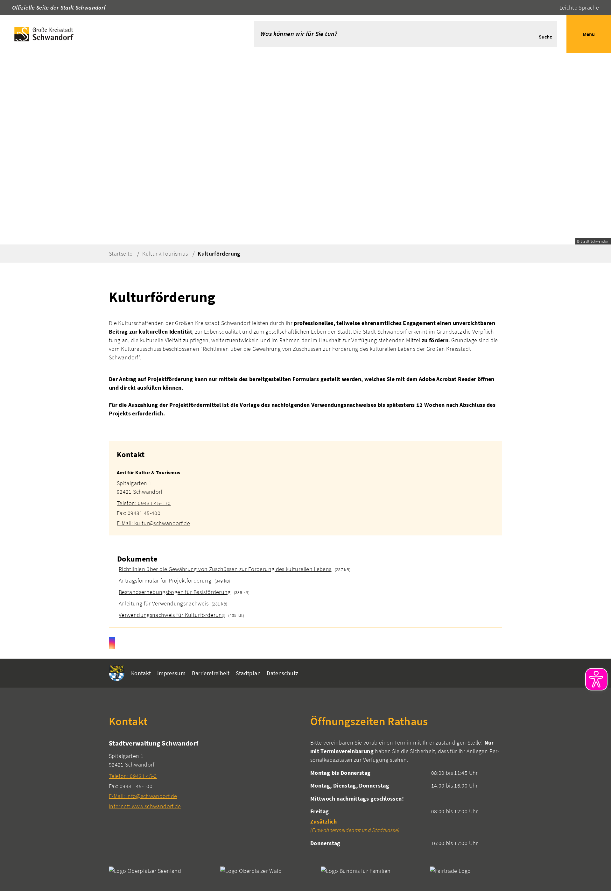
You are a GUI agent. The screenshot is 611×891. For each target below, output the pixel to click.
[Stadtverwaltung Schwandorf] (205, 774)
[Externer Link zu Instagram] (112, 643)
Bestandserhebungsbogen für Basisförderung (174, 592)
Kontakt (141, 673)
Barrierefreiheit (211, 673)
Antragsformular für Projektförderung (164, 580)
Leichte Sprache (579, 7)
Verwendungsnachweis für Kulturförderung (171, 615)
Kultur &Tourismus (165, 253)
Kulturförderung (219, 253)
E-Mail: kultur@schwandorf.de (153, 523)
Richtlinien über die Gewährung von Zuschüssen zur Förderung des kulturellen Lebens (224, 569)
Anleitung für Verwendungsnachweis (162, 603)
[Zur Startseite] (117, 34)
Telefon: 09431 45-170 (144, 503)
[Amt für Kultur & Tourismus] (305, 494)
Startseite (121, 253)
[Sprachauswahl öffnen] (547, 7)
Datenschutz (282, 673)
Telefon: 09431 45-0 (133, 776)
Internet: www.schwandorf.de (145, 806)
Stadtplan (248, 673)
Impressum (171, 673)
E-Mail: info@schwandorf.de (143, 796)
